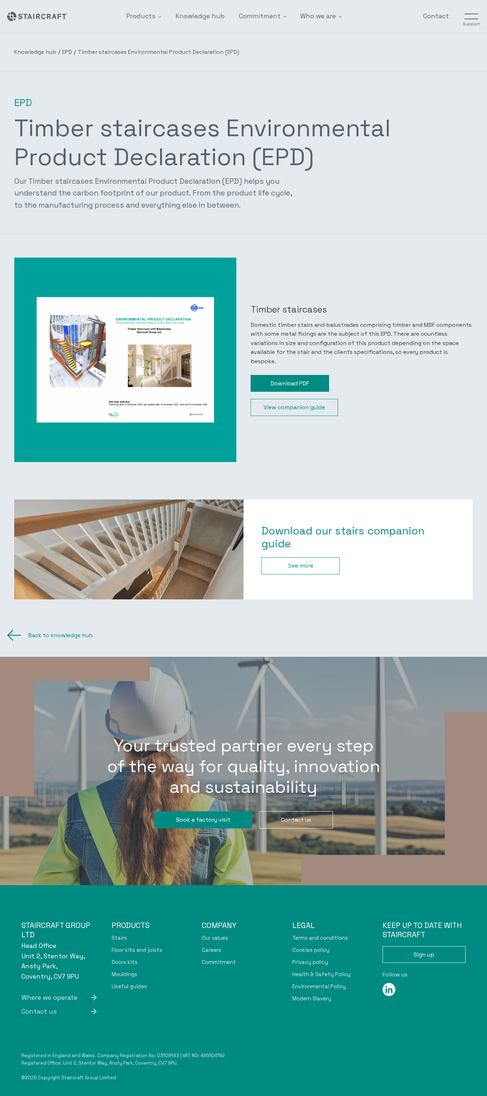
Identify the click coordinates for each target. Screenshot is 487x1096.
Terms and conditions (320, 937)
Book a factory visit (203, 819)
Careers (211, 950)
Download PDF (290, 383)
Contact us (296, 819)
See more (300, 565)
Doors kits (125, 962)
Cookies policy (310, 950)
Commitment (260, 16)
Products (140, 16)
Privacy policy (310, 962)
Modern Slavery (311, 998)
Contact (436, 16)
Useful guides (129, 986)
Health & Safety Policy (321, 974)
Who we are (318, 16)
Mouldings (124, 974)
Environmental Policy (319, 986)
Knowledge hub (200, 16)
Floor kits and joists (137, 950)
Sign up (424, 954)
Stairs (119, 937)
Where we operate (49, 997)
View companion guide (294, 407)
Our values (215, 937)
